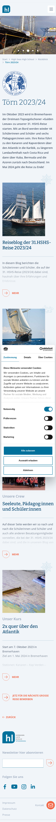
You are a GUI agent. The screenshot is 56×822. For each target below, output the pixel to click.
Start (4, 59)
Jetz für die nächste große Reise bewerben (31, 697)
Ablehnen (28, 470)
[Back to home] (6, 9)
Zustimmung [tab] (10, 357)
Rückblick (43, 59)
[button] (18, 50)
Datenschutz (9, 808)
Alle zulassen (28, 450)
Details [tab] (27, 357)
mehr (15, 293)
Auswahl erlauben (28, 460)
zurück (11, 717)
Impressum (8, 802)
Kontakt (45, 806)
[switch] (48, 418)
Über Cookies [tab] (45, 357)
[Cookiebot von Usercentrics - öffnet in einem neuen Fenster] (40, 349)
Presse (6, 814)
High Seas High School (22, 59)
